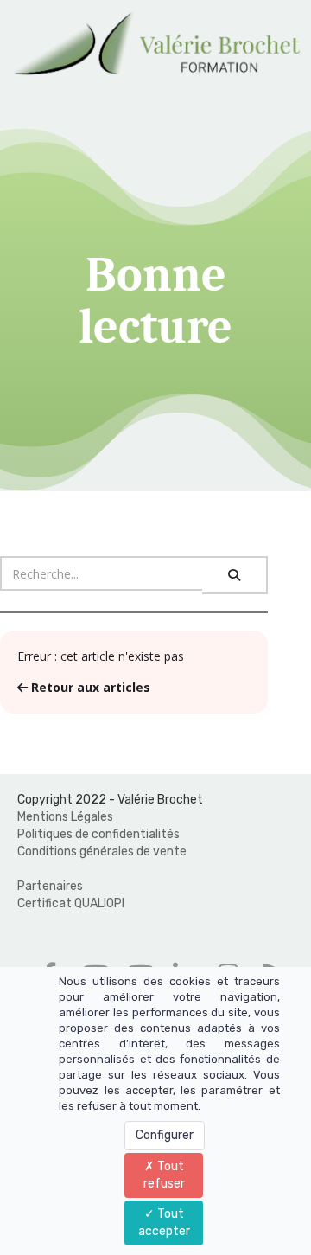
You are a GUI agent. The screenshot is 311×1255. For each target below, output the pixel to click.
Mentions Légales (65, 817)
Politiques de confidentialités (98, 834)
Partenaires (50, 886)
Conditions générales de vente (102, 851)
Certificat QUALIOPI (70, 903)
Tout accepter (164, 1223)
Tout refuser (164, 1175)
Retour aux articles (89, 687)
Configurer (165, 1135)
